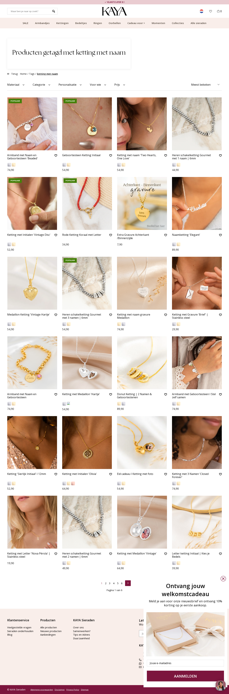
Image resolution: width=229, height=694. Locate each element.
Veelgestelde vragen (19, 627)
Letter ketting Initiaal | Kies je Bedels (191, 555)
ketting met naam (47, 73)
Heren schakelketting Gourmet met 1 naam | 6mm (191, 157)
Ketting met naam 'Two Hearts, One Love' (136, 157)
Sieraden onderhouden (20, 631)
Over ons (78, 627)
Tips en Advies (81, 634)
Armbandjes (42, 23)
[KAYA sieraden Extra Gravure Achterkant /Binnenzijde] (142, 203)
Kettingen (62, 23)
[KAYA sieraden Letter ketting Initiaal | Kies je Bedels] (197, 522)
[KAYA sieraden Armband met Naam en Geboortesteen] (32, 362)
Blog (9, 634)
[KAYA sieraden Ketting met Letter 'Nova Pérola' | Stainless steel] (32, 522)
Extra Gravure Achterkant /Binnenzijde (133, 236)
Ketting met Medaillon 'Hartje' (81, 394)
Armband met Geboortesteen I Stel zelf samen (194, 396)
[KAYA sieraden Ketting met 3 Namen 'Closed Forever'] (197, 442)
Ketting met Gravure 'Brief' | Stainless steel (190, 316)
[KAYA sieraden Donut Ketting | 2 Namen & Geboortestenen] (142, 362)
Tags (32, 73)
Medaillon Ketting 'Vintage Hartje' (28, 314)
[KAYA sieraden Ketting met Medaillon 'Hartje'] (87, 362)
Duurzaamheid (81, 638)
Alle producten (48, 627)
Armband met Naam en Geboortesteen (21, 396)
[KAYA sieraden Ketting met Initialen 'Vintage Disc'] (32, 203)
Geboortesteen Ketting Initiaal (81, 155)
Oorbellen (115, 23)
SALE (25, 23)
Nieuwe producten (51, 631)
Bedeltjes (81, 23)
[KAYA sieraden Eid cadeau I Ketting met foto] (142, 442)
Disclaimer (60, 690)
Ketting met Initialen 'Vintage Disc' (28, 235)
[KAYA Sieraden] (114, 11)
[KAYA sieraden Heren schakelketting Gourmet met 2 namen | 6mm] (87, 522)
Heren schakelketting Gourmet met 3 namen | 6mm (81, 316)
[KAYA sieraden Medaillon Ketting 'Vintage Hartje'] (32, 283)
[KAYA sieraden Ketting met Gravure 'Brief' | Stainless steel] (197, 283)
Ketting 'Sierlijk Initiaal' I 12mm (26, 474)
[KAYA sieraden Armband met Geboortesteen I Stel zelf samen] (197, 362)
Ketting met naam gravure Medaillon (133, 316)
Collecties (178, 23)
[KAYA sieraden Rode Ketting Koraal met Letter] (87, 203)
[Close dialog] (223, 578)
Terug (14, 73)
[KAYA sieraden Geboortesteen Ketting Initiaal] (87, 123)
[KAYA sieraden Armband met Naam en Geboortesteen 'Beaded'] (32, 123)
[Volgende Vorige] (128, 582)
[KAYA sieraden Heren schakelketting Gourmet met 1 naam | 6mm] (197, 123)
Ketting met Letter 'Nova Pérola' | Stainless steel (28, 555)
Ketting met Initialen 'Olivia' (79, 474)
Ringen (98, 23)
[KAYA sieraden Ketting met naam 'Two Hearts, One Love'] (142, 123)
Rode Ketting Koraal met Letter (81, 235)
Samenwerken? (82, 631)
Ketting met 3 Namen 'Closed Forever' (190, 475)
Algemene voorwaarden (42, 690)
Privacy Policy (72, 690)
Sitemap (85, 690)
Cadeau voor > (136, 23)
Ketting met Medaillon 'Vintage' (137, 553)
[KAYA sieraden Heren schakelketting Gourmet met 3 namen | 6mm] (87, 283)
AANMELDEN (185, 676)
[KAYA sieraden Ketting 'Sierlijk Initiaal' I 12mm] (32, 442)
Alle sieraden (198, 23)
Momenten (158, 23)
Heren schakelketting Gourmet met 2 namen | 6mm (81, 555)
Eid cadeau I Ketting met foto (135, 474)
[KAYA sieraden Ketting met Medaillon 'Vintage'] (142, 522)
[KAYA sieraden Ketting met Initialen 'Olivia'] (87, 442)
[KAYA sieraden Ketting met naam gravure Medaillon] (142, 283)
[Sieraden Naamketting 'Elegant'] (197, 203)
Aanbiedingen (48, 634)
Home (23, 73)
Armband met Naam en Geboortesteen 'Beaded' (22, 157)
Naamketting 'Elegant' (186, 235)
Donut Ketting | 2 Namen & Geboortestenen (134, 396)
